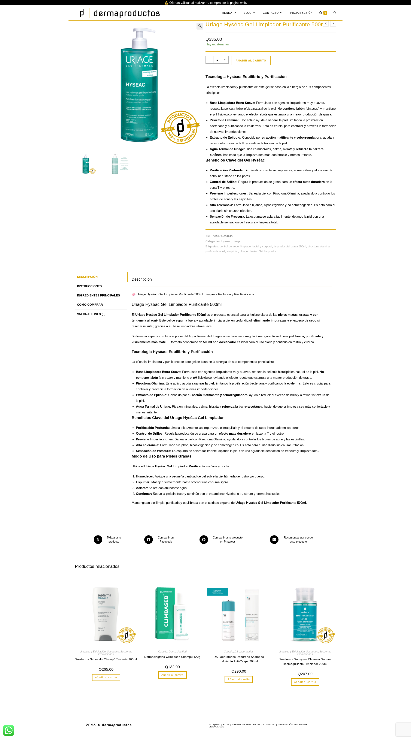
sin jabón (232, 251)
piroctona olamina (319, 246)
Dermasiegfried (178, 651)
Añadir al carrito (251, 60)
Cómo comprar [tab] (90, 304)
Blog (226, 724)
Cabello (162, 651)
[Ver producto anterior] (326, 24)
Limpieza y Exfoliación (93, 651)
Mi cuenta (214, 724)
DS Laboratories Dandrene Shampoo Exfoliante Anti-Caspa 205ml (239, 659)
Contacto (269, 724)
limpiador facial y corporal (256, 246)
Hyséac (226, 241)
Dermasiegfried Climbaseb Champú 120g (172, 656)
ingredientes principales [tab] (98, 295)
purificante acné (215, 251)
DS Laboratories (243, 651)
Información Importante (293, 724)
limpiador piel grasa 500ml (290, 246)
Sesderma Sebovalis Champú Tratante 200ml (106, 659)
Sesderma (113, 651)
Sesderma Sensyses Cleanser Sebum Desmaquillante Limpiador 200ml (305, 662)
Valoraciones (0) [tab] (91, 314)
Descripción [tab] (87, 276)
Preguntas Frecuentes (246, 724)
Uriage (236, 241)
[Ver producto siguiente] (333, 24)
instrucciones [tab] (89, 286)
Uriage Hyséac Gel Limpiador (258, 251)
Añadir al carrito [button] (106, 677)
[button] (200, 26)
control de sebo (229, 246)
